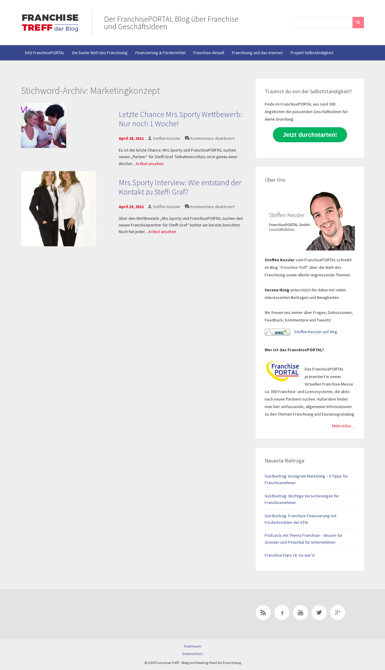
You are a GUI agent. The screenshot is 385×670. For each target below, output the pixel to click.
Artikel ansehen (150, 163)
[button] (358, 22)
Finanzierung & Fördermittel (160, 52)
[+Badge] (63, 614)
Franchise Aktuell (208, 52)
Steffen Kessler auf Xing (315, 331)
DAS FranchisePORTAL (44, 52)
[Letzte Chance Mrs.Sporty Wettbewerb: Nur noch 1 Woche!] (43, 125)
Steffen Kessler (167, 138)
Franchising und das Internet (257, 52)
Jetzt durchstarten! (310, 134)
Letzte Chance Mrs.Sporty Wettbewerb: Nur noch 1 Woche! (180, 118)
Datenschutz (193, 653)
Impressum (192, 646)
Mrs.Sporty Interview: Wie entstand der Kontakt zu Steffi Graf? (180, 187)
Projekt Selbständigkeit (312, 52)
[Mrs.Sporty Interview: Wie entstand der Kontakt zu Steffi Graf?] (58, 208)
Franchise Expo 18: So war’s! (290, 555)
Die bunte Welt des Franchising (100, 52)
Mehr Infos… (343, 426)
